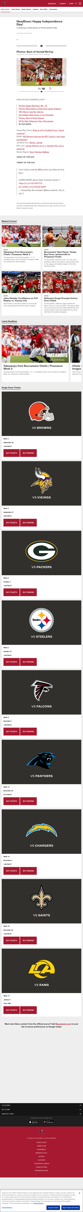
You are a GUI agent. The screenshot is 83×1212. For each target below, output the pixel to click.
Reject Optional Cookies (71, 1207)
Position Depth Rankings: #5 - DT (33, 105)
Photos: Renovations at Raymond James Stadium (40, 108)
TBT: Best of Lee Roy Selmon (31, 112)
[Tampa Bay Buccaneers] (41, 1132)
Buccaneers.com (63, 1024)
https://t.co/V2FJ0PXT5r (30, 183)
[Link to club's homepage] (4, 2)
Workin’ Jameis (35, 142)
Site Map (41, 1156)
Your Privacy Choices (41, 1163)
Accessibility (41, 1149)
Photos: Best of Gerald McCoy (35, 51)
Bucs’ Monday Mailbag (39, 152)
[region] (41, 1201)
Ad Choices (41, 1160)
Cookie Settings (41, 1167)
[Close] (79, 1193)
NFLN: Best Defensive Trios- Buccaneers (36, 121)
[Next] (50, 88)
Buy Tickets (11, 453)
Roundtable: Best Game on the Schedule (36, 115)
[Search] (76, 3)
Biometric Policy (41, 1153)
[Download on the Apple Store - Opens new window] (34, 1122)
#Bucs (41, 169)
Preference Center (41, 1170)
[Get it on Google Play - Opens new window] (48, 1123)
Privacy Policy (41, 1142)
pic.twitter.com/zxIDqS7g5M (32, 186)
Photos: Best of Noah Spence (31, 118)
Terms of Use (41, 1146)
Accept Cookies (53, 1207)
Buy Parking (28, 453)
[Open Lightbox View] (41, 76)
